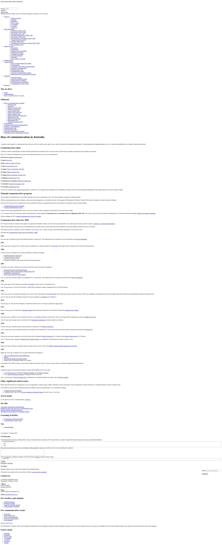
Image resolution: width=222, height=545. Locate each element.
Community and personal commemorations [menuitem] (23, 66)
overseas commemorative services (13, 207)
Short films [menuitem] (14, 57)
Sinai (57, 303)
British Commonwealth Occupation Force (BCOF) (63, 346)
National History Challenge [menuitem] (18, 80)
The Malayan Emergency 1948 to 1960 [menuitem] (22, 35)
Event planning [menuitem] (15, 65)
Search (2, 8)
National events (12, 104)
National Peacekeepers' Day (15, 122)
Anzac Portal (4, 12)
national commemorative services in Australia (28, 216)
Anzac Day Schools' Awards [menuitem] (19, 79)
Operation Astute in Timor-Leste (13, 255)
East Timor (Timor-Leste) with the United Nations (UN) (19, 271)
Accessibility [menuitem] (14, 24)
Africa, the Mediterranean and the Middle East (16, 355)
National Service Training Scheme (29, 339)
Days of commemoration (11, 517)
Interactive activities (9, 503)
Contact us (7, 541)
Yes (5, 443)
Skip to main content (6, 1)
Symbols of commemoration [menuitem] (19, 68)
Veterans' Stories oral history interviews (11, 410)
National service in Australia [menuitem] (19, 51)
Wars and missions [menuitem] (9, 29)
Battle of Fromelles (29, 373)
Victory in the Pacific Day (15, 112)
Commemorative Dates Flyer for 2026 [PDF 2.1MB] (23, 232)
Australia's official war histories (12, 390)
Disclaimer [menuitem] (14, 21)
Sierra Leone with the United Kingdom (15, 274)
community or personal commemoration (104, 223)
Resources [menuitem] (7, 85)
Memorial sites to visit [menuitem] (17, 69)
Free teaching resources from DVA (13, 419)
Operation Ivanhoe (27, 310)
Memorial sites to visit (10, 128)
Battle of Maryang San (71, 336)
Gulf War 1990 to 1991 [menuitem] (17, 41)
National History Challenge (11, 506)
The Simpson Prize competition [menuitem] (19, 82)
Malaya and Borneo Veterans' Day (17, 115)
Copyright (7, 539)
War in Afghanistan (81, 239)
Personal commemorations (11, 518)
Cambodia (44, 297)
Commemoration (8, 94)
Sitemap (6, 543)
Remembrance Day (13, 120)
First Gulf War (52, 294)
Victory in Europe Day (14, 109)
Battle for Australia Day (14, 118)
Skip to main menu (17, 1)
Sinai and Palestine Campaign (16, 374)
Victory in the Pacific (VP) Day (15, 169)
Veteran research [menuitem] (8, 60)
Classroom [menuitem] (7, 76)
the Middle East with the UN (12, 273)
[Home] (13, 7)
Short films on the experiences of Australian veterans (15, 411)
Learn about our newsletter (39, 472)
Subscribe (7, 533)
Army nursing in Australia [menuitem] (18, 59)
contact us (27, 399)
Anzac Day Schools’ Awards (12, 505)
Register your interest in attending (146, 213)
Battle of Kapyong (47, 336)
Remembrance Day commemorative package (16, 132)
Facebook (3, 463)
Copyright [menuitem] (14, 26)
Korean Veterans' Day (14, 111)
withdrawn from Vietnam (72, 310)
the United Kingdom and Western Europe (15, 359)
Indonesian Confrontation (39, 320)
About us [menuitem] (6, 16)
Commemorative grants (10, 129)
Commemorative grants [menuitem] (17, 71)
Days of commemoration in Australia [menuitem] (21, 63)
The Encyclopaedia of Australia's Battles (32, 392)
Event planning (8, 123)
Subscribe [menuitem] (13, 20)
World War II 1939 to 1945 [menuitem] (18, 32)
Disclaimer (7, 535)
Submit (3, 461)
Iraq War (55, 246)
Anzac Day (11, 106)
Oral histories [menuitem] (14, 49)
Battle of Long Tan (90, 317)
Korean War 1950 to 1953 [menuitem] (18, 37)
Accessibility (7, 538)
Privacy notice (8, 536)
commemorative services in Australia (14, 206)
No (5, 445)
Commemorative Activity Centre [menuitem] (20, 83)
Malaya (6, 357)
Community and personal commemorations (16, 125)
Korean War (89, 329)
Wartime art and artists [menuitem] (17, 52)
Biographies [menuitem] (14, 48)
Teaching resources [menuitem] (16, 77)
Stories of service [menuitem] (9, 46)
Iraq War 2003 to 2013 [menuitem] (17, 44)
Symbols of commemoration (12, 126)
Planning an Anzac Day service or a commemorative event (17, 408)
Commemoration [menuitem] (8, 62)
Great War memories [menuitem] (16, 55)
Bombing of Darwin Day (14, 108)
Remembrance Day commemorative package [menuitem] (23, 74)
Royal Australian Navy (20, 377)
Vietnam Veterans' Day (14, 114)
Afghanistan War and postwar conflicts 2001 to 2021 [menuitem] (25, 43)
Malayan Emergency (47, 326)
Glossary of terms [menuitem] (16, 18)
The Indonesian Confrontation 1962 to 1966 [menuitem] (23, 38)
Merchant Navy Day (13, 117)
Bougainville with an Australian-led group (15, 270)
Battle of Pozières (43, 373)
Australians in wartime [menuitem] (17, 54)
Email (203, 470)
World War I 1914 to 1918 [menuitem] (18, 30)
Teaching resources (9, 502)
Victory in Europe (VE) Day (12, 163)
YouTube (10, 463)
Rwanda (31, 284)
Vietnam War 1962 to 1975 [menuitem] (18, 40)
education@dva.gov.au (11, 494)
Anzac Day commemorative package (14, 131)
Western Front (12, 373)
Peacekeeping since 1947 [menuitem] (18, 34)
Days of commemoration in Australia (14, 103)
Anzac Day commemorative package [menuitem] (21, 73)
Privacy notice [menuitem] (15, 23)
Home (6, 92)
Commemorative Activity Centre (13, 420)
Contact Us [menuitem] (14, 27)
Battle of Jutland (63, 377)
